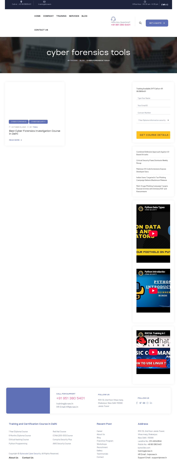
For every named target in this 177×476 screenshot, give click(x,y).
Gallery (99, 450)
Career (99, 431)
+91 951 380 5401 (120, 25)
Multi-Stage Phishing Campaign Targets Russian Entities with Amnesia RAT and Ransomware (152, 188)
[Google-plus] (165, 5)
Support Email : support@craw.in (152, 457)
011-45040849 (155, 441)
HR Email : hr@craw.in (147, 454)
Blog (99, 437)
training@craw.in (64, 403)
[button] (157, 23)
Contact (100, 457)
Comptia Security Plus (62, 439)
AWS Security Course (62, 443)
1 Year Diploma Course (18, 431)
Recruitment (102, 447)
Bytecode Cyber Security (30, 453)
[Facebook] (162, 5)
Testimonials (102, 453)
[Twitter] (164, 5)
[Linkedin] (151, 403)
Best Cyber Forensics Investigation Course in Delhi (34, 132)
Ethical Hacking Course (19, 439)
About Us (101, 434)
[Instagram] (167, 5)
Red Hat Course (59, 431)
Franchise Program (105, 440)
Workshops (102, 444)
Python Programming (18, 443)
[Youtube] (144, 403)
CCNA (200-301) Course (63, 435)
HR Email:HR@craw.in (67, 406)
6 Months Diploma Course (20, 435)
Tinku (35, 127)
